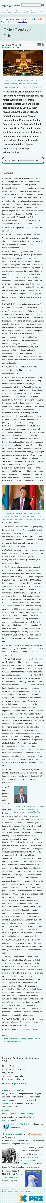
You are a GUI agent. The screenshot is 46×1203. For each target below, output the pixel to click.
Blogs (41, 11)
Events (10, 12)
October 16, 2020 (11, 47)
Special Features (31, 11)
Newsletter (33, 12)
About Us (17, 12)
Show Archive (20, 11)
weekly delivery (27, 1114)
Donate (25, 12)
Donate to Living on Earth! (13, 1090)
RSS (15, 1191)
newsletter (6, 1120)
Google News (22, 22)
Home (3, 11)
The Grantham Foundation (12, 1134)
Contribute (25, 1148)
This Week (10, 11)
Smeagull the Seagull (10, 1177)
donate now (7, 1103)
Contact (10, 1191)
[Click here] (20, 1083)
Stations (3, 12)
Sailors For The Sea (19, 1124)
